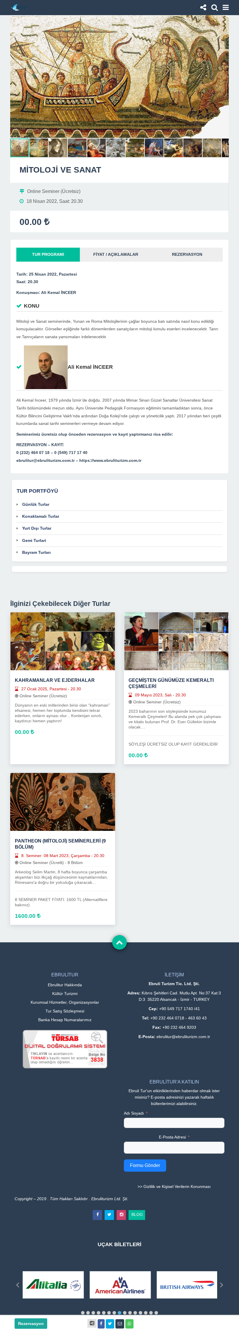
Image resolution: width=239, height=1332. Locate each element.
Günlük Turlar (35, 504)
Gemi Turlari (34, 540)
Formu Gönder (145, 1165)
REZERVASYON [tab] (187, 254)
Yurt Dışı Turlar (36, 528)
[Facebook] (97, 1212)
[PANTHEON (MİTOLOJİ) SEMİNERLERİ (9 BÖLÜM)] (62, 801)
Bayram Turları (36, 552)
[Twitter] (109, 1212)
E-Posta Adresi (172, 1137)
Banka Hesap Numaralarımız (65, 1019)
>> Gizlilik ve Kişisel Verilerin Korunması (174, 1186)
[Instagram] (121, 1212)
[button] (223, 20)
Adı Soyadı (134, 1113)
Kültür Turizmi (65, 993)
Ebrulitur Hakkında (65, 984)
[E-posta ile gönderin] (119, 1324)
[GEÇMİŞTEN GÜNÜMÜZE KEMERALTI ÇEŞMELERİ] (176, 640)
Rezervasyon (31, 1323)
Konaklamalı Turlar (40, 516)
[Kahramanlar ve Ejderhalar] (62, 640)
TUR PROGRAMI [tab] (48, 254)
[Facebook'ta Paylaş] (101, 1324)
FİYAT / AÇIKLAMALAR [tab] (115, 254)
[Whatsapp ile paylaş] (129, 1324)
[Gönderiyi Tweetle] (110, 1324)
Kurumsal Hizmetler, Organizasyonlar (65, 1002)
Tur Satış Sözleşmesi (64, 1011)
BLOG (137, 1213)
